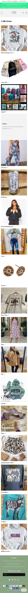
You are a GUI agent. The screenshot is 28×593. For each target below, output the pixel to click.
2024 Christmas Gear (7, 53)
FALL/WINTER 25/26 (7, 226)
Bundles (4, 124)
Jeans (2, 256)
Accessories (4, 82)
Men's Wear (4, 315)
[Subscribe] (23, 574)
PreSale (3, 403)
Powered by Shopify (19, 590)
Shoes (2, 433)
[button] (1, 12)
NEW (2, 344)
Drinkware (4, 197)
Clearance (4, 167)
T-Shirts (3, 521)
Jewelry (3, 285)
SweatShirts (4, 492)
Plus (2, 374)
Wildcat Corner (5, 551)
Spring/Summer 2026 (7, 462)
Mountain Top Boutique (12, 590)
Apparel (3, 112)
